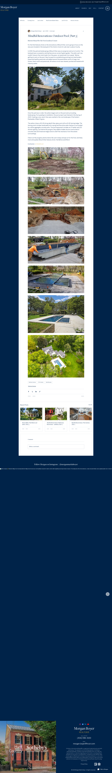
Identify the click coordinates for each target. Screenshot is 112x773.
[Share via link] (39, 391)
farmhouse (48, 382)
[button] (107, 8)
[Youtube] (88, 726)
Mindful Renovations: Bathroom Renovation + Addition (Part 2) (55, 423)
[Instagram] (80, 726)
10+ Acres (40, 382)
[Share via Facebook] (28, 391)
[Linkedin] (85, 726)
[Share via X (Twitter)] (32, 391)
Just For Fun (65, 20)
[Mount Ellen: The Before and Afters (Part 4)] (31, 414)
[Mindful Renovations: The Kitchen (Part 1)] (81, 414)
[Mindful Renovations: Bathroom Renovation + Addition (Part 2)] (56, 414)
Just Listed (40, 20)
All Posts (22, 20)
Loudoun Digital (32, 770)
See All (90, 404)
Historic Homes (74, 20)
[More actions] (83, 31)
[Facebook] (83, 726)
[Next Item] (108, 596)
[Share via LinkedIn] (36, 391)
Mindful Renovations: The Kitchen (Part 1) (81, 423)
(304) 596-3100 (86, 2)
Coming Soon (31, 20)
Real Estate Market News (52, 20)
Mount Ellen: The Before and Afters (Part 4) (29, 423)
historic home (32, 382)
